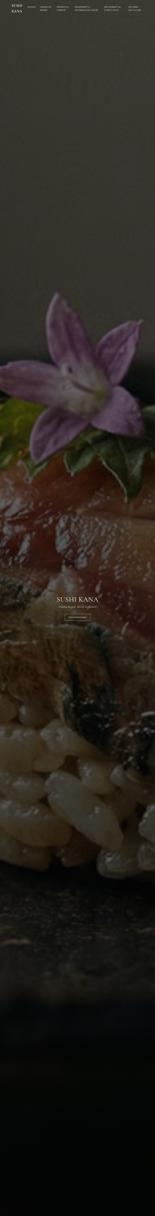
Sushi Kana (17, 8)
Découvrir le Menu (77, 617)
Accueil (32, 7)
